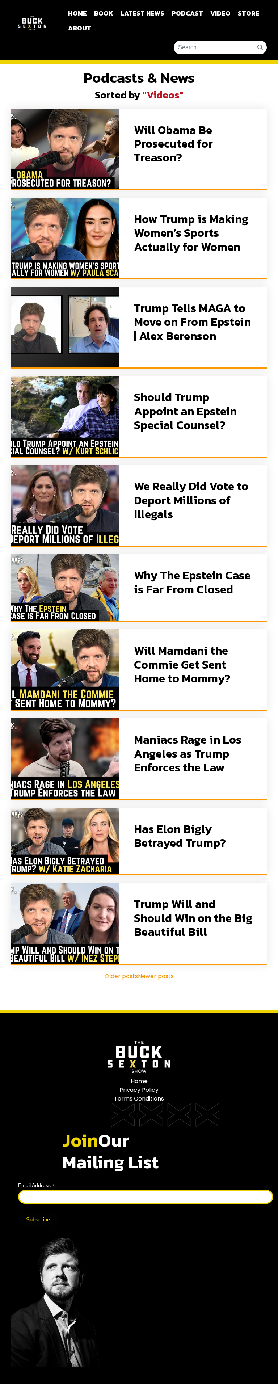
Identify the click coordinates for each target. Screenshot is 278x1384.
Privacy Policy (139, 1090)
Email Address (36, 1185)
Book (103, 13)
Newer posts (156, 976)
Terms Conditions (139, 1098)
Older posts (121, 976)
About (79, 28)
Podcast (187, 13)
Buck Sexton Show (32, 30)
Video (220, 13)
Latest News (142, 13)
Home (77, 13)
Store (249, 13)
